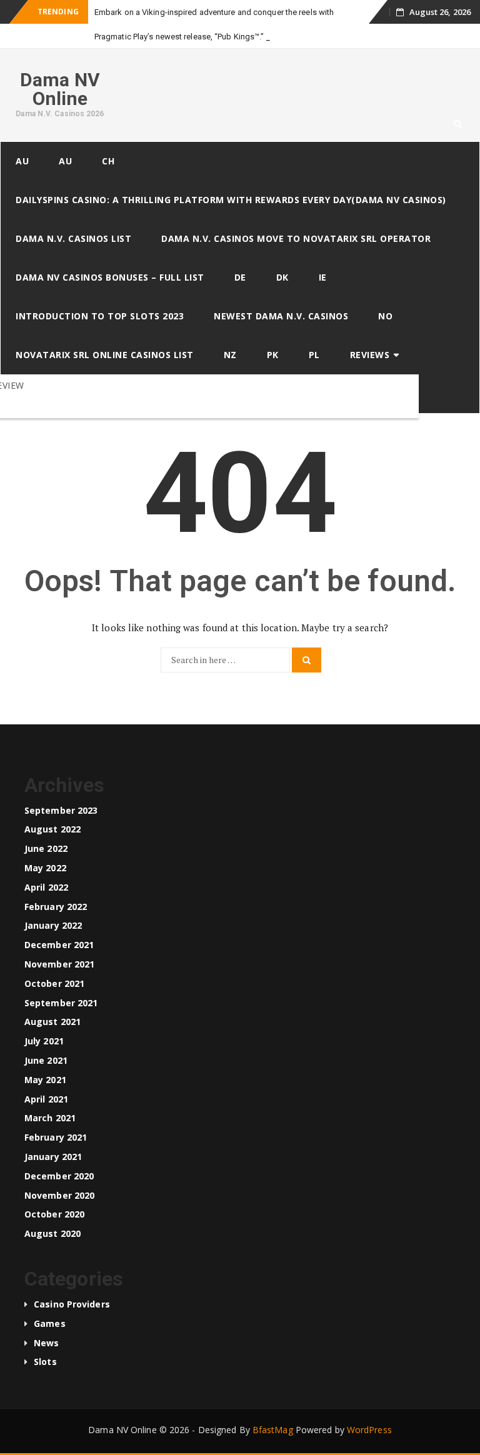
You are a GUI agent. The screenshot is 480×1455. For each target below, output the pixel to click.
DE (240, 277)
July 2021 (44, 1041)
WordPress (369, 1430)
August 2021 (52, 1022)
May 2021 (45, 1080)
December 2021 (59, 945)
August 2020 (52, 1233)
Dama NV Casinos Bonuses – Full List (110, 277)
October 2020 (54, 1214)
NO (385, 316)
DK (282, 277)
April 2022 (46, 887)
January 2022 (53, 925)
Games (50, 1323)
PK (273, 355)
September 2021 (61, 1003)
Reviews (370, 355)
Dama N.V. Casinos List (73, 238)
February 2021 (55, 1137)
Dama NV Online (60, 89)
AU (22, 161)
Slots (45, 1362)
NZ (230, 355)
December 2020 (59, 1176)
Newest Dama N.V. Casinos (281, 316)
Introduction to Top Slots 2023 (100, 316)
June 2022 (46, 848)
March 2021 (50, 1118)
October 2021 (54, 983)
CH (108, 161)
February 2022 (55, 906)
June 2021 (46, 1060)
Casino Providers (72, 1304)
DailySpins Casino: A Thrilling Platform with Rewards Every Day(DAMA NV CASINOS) (231, 200)
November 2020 (59, 1195)
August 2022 (52, 829)
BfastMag (272, 1430)
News (46, 1343)
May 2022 (45, 868)
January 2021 (53, 1156)
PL (314, 355)
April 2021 (46, 1099)
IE (323, 277)
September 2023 (61, 810)
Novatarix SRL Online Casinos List (105, 355)
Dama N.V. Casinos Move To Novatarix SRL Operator (296, 238)
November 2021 (59, 964)
